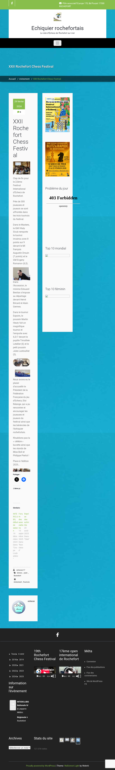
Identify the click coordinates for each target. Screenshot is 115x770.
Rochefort (17, 576)
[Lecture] (37, 676)
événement (24, 79)
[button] (15, 470)
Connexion (91, 661)
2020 (14, 665)
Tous (13, 654)
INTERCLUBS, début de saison (15, 522)
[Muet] (52, 676)
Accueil (12, 79)
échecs (19, 573)
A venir (21, 654)
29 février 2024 (19, 104)
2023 (21, 671)
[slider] (69, 676)
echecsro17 (20, 570)
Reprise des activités (26, 519)
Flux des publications (96, 667)
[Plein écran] (54, 676)
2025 (21, 676)
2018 (14, 659)
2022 (14, 671)
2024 (14, 676)
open (25, 573)
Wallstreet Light (71, 766)
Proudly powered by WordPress (40, 766)
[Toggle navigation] (57, 43)
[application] (45, 673)
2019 (21, 659)
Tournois (26, 582)
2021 (21, 665)
